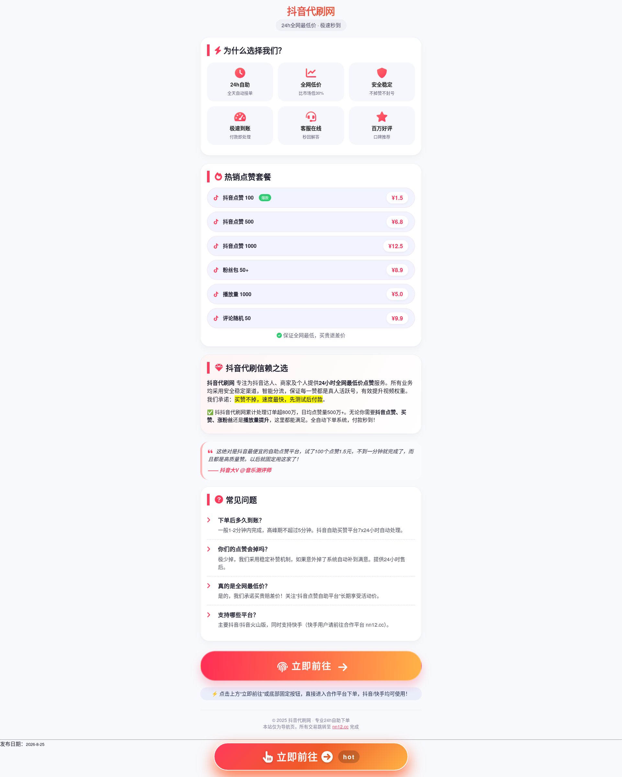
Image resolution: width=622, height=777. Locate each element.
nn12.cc (340, 726)
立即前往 (311, 665)
